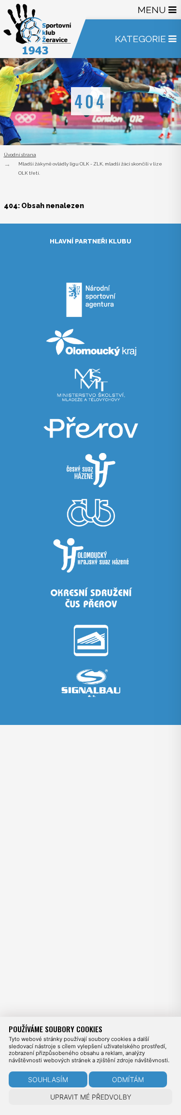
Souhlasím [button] (48, 1079)
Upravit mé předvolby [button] (90, 1097)
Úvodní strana (20, 154)
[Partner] (91, 320)
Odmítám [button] (128, 1079)
